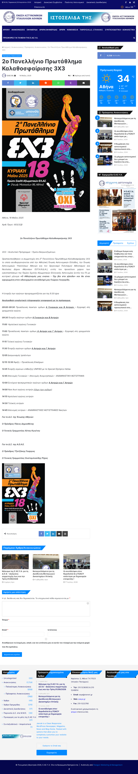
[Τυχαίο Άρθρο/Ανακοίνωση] (134, 2)
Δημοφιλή (104, 243)
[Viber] (71, 83)
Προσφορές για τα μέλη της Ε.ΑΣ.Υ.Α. (20, 717)
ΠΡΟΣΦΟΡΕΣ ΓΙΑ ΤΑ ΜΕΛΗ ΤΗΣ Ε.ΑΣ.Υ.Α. (20, 38)
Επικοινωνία (39, 7)
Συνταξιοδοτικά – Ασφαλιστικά (17, 724)
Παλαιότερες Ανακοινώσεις (18, 686)
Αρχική (7, 47)
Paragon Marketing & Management (108, 765)
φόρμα (74, 712)
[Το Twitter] (20, 83)
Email (5, 630)
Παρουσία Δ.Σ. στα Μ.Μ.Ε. (15, 713)
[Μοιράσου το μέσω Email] (83, 83)
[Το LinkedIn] (33, 83)
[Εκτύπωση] (65, 533)
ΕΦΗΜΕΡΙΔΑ (32, 30)
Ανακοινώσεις (17, 47)
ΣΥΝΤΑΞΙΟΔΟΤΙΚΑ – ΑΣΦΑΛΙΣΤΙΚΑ (120, 30)
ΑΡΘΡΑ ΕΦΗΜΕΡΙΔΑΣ (48, 30)
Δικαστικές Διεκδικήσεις (97, 2)
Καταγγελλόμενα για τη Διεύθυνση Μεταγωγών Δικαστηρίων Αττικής (44, 573)
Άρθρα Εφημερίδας (12, 705)
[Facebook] (126, 2)
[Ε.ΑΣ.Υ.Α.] (23, 17)
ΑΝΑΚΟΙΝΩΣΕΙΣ (18, 30)
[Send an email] (15, 76)
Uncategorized (10, 678)
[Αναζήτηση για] (134, 38)
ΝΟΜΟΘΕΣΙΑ (72, 30)
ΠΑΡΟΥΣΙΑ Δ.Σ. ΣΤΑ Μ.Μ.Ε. (91, 30)
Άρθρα (6, 700)
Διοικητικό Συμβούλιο (53, 2)
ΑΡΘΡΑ (62, 30)
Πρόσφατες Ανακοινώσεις (35, 47)
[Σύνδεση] (130, 2)
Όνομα (5, 620)
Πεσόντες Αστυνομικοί (74, 2)
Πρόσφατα (118, 243)
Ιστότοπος (52, 630)
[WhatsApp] (58, 83)
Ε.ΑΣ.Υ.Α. (10, 76)
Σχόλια (130, 243)
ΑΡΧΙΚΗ (6, 30)
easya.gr (81, 699)
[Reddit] (45, 83)
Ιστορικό (37, 2)
